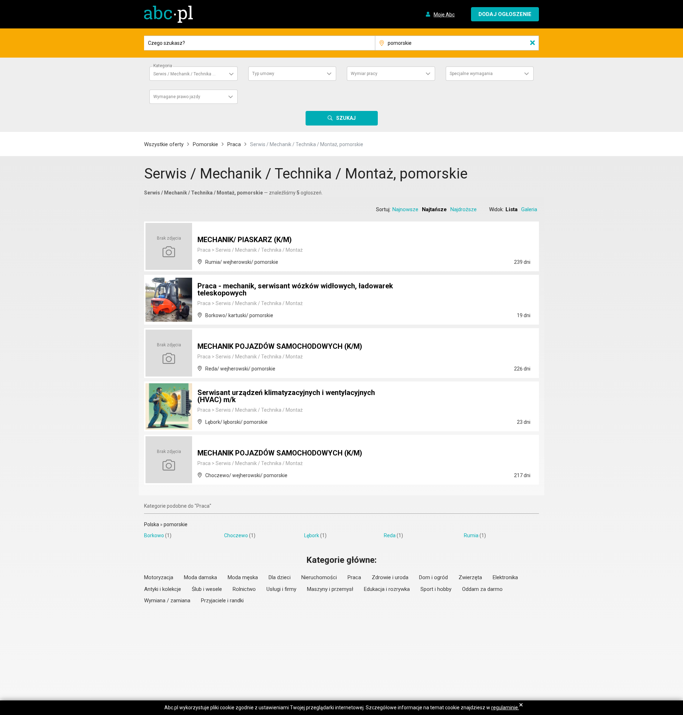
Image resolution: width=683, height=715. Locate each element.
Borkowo (154, 535)
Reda (390, 535)
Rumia (471, 535)
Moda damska (200, 577)
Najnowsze (405, 209)
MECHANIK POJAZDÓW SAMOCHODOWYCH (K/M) (279, 346)
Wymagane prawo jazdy (176, 96)
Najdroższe (463, 209)
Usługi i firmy (281, 589)
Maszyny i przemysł (330, 589)
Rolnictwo (244, 589)
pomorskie (175, 524)
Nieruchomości (319, 577)
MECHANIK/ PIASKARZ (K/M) (244, 239)
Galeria (529, 209)
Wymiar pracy (364, 73)
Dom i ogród (433, 577)
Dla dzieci (280, 577)
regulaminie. (505, 707)
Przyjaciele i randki (222, 600)
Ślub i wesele (207, 589)
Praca (234, 144)
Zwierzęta (470, 577)
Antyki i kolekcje (162, 589)
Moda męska (243, 577)
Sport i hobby (435, 589)
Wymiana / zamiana (167, 600)
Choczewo (236, 535)
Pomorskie (205, 144)
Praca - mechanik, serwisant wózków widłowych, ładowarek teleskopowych (295, 289)
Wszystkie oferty (164, 144)
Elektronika (505, 577)
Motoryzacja (158, 577)
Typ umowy (263, 73)
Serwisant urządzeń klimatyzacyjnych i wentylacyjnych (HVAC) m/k (286, 396)
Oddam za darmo (482, 589)
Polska (151, 524)
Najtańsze (434, 209)
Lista (511, 209)
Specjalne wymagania (471, 73)
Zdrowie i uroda (390, 577)
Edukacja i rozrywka (387, 589)
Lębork (311, 535)
